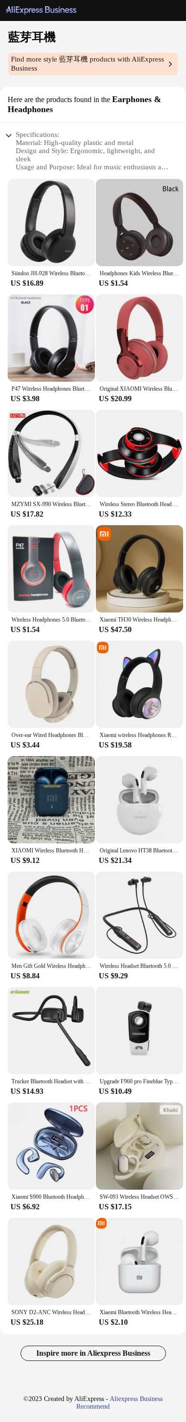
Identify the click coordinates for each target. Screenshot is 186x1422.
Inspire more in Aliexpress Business (93, 1353)
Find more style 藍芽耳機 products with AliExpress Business (87, 63)
